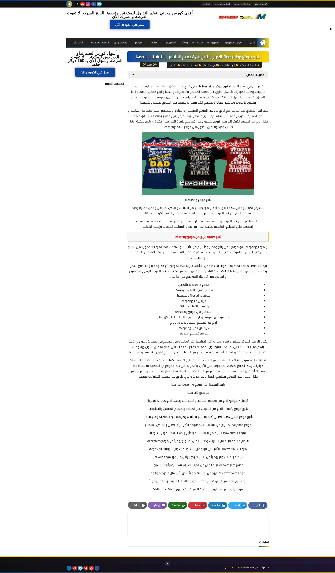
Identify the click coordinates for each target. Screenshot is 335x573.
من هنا (176, 384)
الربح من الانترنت (228, 65)
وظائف (184, 42)
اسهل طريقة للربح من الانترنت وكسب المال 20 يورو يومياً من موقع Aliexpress (198, 441)
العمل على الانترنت (189, 65)
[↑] (167, 563)
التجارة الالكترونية (233, 42)
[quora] (85, 568)
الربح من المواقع (209, 65)
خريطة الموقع (261, 4)
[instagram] (88, 4)
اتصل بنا (206, 4)
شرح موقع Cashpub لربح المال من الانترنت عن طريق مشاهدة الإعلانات (198, 489)
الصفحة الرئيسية (249, 65)
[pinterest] (74, 568)
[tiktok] (77, 4)
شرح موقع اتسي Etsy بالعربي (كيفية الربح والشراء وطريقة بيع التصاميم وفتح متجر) (198, 417)
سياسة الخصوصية (242, 4)
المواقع (139, 42)
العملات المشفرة (100, 42)
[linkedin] (69, 568)
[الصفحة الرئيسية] (263, 42)
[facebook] (93, 4)
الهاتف (154, 42)
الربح (252, 42)
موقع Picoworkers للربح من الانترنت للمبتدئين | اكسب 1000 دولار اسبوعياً (198, 433)
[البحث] (69, 4)
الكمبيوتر (171, 42)
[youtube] (82, 4)
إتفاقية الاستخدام (222, 4)
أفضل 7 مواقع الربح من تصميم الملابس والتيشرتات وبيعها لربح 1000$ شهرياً (198, 400)
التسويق (215, 42)
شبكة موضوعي (233, 567)
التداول (199, 42)
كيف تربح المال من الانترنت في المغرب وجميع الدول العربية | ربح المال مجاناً (198, 481)
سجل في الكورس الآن (130, 24)
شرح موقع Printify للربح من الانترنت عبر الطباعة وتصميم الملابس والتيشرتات (198, 409)
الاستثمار (78, 42)
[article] (164, 525)
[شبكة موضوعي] (243, 16)
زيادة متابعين (120, 42)
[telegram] (99, 4)
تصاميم (173, 65)
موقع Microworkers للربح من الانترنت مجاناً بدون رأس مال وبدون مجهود (198, 473)
